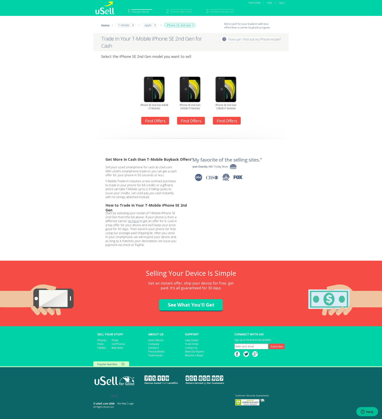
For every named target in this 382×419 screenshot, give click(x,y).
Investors (153, 347)
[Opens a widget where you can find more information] (367, 412)
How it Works (155, 340)
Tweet (114, 395)
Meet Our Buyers (194, 351)
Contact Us (191, 347)
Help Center (192, 340)
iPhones (101, 340)
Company (153, 344)
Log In (282, 2)
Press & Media (156, 351)
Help (269, 2)
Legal (131, 403)
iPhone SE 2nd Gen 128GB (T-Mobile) (225, 106)
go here (133, 221)
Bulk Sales (117, 347)
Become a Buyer (194, 355)
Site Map (121, 403)
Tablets (101, 347)
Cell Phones (118, 344)
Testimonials (155, 355)
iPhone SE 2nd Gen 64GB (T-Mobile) (154, 106)
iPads (100, 344)
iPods (115, 340)
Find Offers (155, 121)
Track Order (254, 2)
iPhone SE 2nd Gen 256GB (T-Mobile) (190, 106)
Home (105, 25)
